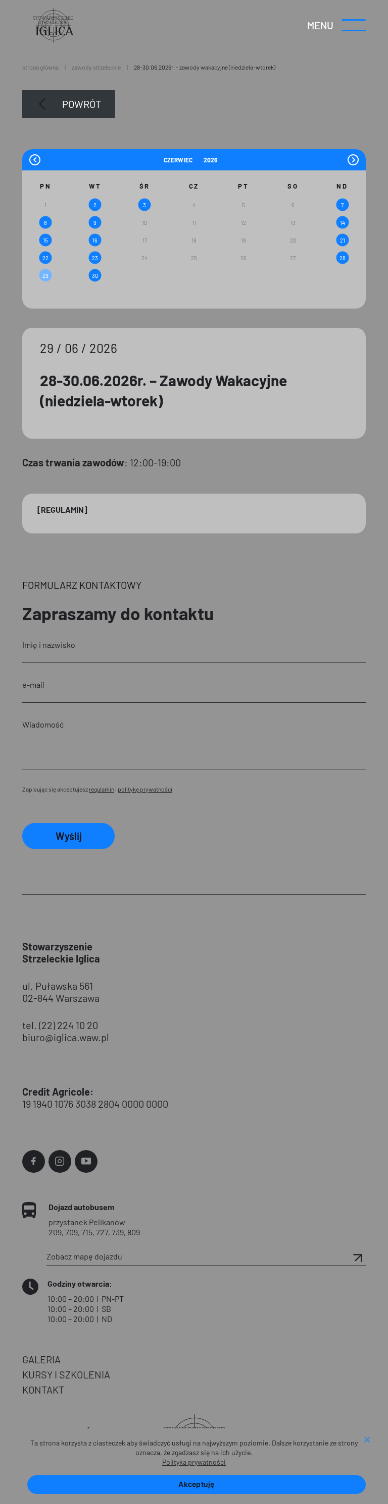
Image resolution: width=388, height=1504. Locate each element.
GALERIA (41, 1359)
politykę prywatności (145, 789)
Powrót (81, 104)
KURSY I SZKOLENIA (66, 1374)
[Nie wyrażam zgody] (367, 1440)
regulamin (101, 789)
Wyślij (69, 836)
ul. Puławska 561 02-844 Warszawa (61, 992)
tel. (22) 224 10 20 (60, 1025)
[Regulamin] (62, 509)
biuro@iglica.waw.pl (65, 1037)
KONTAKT (43, 1389)
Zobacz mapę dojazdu (84, 1256)
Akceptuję (196, 1484)
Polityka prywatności (194, 1462)
